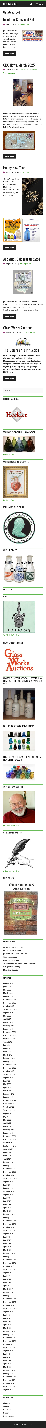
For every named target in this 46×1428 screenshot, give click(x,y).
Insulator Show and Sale (19, 19)
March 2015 (8, 1367)
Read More (9, 53)
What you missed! (10, 957)
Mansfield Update (10, 970)
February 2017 (9, 1292)
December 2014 (9, 1377)
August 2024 (8, 1042)
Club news (24, 70)
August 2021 (8, 1149)
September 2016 (9, 1308)
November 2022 (9, 1104)
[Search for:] (23, 390)
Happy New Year (14, 167)
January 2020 (8, 1188)
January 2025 (8, 1029)
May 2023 (7, 1084)
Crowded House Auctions (13, 947)
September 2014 (9, 1386)
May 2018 (7, 1243)
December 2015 (9, 1338)
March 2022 (8, 1126)
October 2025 (8, 1006)
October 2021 (8, 1143)
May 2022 (7, 1120)
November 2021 (9, 1139)
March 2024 (8, 1055)
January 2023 (8, 1097)
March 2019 (8, 1211)
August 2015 (8, 1351)
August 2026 (8, 983)
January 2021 (8, 1165)
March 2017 (8, 1289)
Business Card (8, 454)
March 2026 (8, 993)
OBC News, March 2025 (19, 65)
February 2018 (9, 1253)
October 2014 (8, 1383)
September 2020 (9, 1178)
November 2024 (9, 1035)
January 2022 (8, 1133)
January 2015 (8, 1373)
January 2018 (8, 1256)
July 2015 (6, 1354)
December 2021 (9, 1136)
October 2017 (8, 1266)
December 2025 (9, 1000)
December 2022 (9, 1100)
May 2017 (7, 1282)
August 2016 (8, 1312)
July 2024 (6, 1045)
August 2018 (8, 1234)
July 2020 (6, 1185)
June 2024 (7, 1048)
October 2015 (8, 1344)
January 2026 (8, 996)
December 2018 (9, 1221)
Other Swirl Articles (11, 871)
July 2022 (6, 1117)
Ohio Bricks (8, 878)
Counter (6, 1406)
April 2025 (7, 1019)
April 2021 (7, 1159)
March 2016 (8, 1328)
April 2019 (7, 1208)
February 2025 (9, 1026)
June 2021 (7, 1152)
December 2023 (9, 1065)
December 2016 (9, 1299)
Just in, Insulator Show (12, 950)
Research (6, 1413)
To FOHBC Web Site (11, 635)
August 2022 (8, 1113)
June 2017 (7, 1279)
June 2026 (7, 987)
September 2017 (9, 1269)
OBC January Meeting (11, 967)
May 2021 (7, 1156)
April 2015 (7, 1364)
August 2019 (8, 1195)
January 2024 (8, 1061)
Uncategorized (24, 24)
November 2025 (9, 1003)
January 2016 (8, 1334)
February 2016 (9, 1331)
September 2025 (9, 1009)
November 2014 (9, 1380)
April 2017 (7, 1286)
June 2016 (7, 1318)
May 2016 (7, 1321)
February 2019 (9, 1214)
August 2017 (8, 1273)
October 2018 (8, 1227)
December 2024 (9, 1032)
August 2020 (8, 1182)
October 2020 (8, 1175)
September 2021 (9, 1146)
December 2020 (9, 1169)
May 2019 (7, 1204)
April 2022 (7, 1123)
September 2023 (9, 1074)
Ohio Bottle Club (10, 3)
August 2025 (8, 1013)
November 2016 (9, 1302)
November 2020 (9, 1172)
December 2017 (9, 1260)
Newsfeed (33, 70)
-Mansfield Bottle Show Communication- (19, 963)
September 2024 (9, 1039)
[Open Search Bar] (30, 4)
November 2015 (9, 1341)
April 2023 (7, 1087)
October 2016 (8, 1305)
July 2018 (6, 1237)
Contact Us (8, 589)
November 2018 (9, 1224)
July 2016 (6, 1315)
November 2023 (9, 1068)
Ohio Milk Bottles (11, 550)
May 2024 (7, 1052)
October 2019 (8, 1191)
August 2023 (8, 1078)
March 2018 (8, 1250)
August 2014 (8, 1390)
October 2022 (8, 1107)
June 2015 (7, 1357)
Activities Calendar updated (21, 259)
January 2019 (8, 1217)
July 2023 (6, 1081)
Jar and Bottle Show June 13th (15, 954)
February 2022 (9, 1130)
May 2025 (7, 1016)
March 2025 (8, 1022)
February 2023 (9, 1094)
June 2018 (7, 1240)
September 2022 (9, 1110)
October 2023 (8, 1071)
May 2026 (7, 990)
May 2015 (7, 1360)
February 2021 (9, 1162)
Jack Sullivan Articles (11, 825)
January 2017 (8, 1295)
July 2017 (6, 1276)
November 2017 (9, 1263)
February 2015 (9, 1370)
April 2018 (7, 1247)
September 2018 (9, 1230)
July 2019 (6, 1198)
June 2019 (7, 1201)
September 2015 (9, 1347)
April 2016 (7, 1325)
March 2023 (8, 1091)
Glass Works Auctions (17, 327)
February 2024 (9, 1058)
